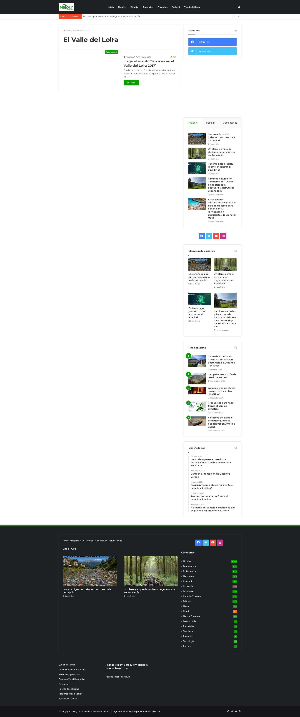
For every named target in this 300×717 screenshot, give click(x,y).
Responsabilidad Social (70, 693)
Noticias (122, 7)
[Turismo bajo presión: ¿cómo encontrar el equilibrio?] (197, 168)
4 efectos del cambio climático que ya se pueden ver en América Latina (221, 422)
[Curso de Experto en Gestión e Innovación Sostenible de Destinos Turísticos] (197, 361)
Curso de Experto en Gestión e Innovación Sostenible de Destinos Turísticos (221, 361)
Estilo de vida (189, 571)
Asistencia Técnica (68, 698)
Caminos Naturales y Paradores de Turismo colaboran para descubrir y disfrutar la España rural (221, 184)
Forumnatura (189, 566)
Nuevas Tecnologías (69, 689)
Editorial (134, 7)
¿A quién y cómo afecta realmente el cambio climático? (221, 391)
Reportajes (148, 7)
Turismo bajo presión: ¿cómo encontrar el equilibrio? (108, 16)
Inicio (111, 7)
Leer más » (131, 82)
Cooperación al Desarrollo (72, 679)
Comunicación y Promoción (72, 669)
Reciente (193, 122)
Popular (210, 122)
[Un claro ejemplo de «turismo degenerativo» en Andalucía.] (197, 153)
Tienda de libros (192, 7)
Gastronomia (189, 621)
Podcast (176, 7)
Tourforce (188, 631)
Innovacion (188, 581)
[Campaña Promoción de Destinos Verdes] (197, 379)
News (186, 606)
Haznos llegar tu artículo (117, 676)
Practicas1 (130, 57)
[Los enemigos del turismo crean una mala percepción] (197, 138)
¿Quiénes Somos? (67, 664)
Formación (64, 684)
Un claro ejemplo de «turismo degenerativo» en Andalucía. (221, 152)
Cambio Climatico (192, 596)
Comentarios (230, 122)
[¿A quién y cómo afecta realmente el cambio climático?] (197, 390)
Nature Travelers (191, 616)
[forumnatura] (66, 7)
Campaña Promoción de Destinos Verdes (222, 376)
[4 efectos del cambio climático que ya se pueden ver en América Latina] (197, 421)
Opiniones (188, 591)
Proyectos (163, 7)
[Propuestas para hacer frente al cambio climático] (197, 406)
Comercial (188, 586)
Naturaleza (188, 576)
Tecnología (188, 641)
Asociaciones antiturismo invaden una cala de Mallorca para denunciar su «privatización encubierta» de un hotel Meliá (222, 208)
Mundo (186, 611)
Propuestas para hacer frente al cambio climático (221, 405)
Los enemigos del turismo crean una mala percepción (221, 137)
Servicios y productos (69, 674)
